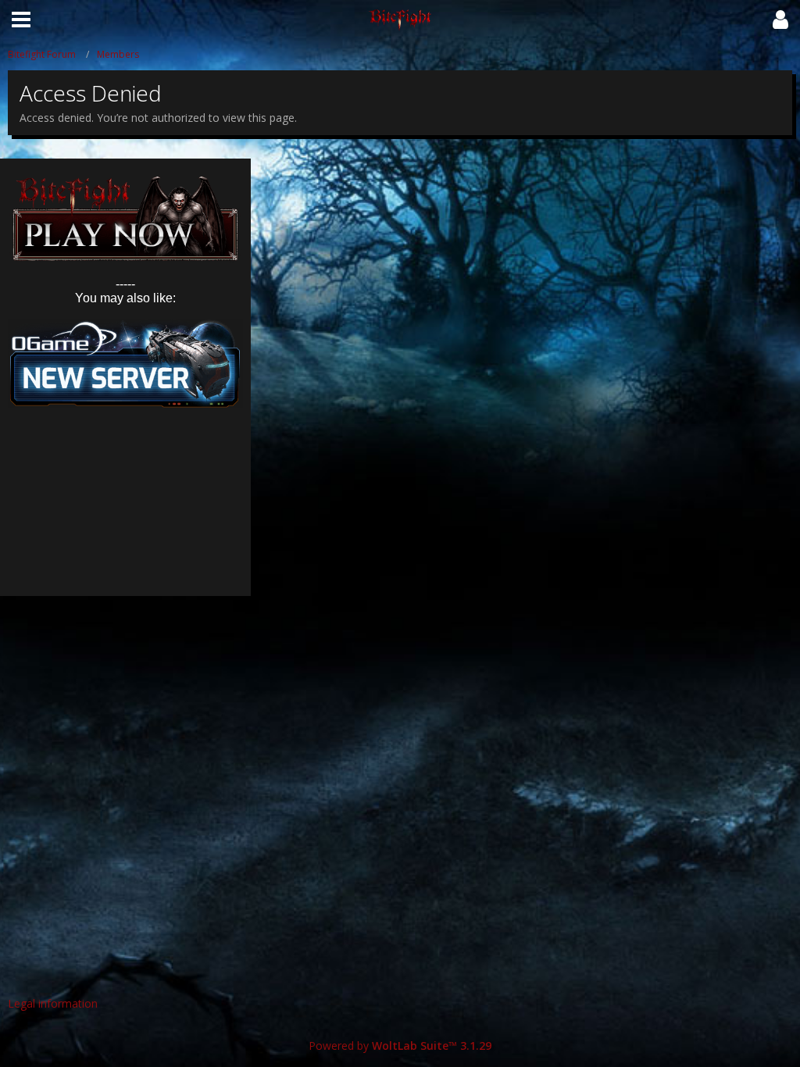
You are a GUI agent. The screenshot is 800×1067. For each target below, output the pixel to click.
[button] (21, 19)
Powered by (400, 1045)
